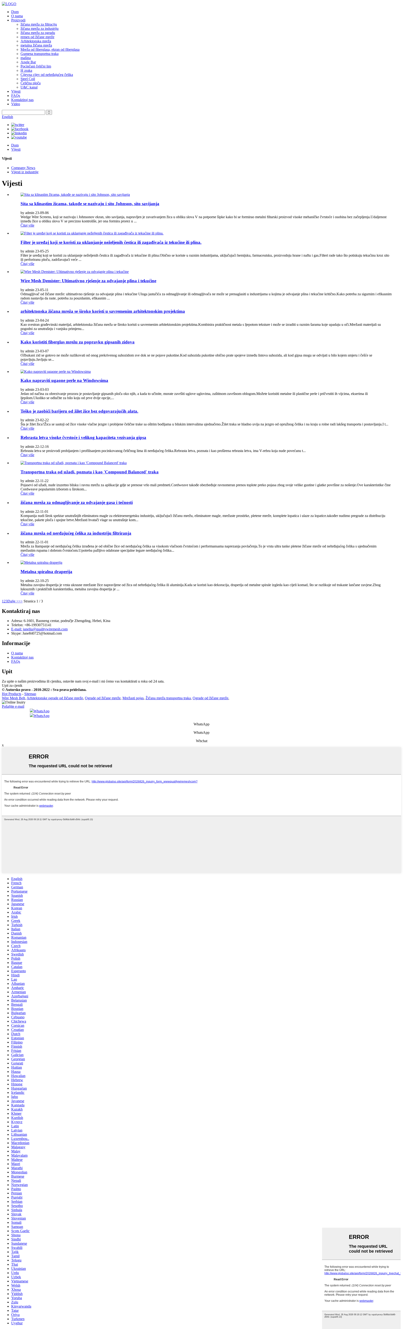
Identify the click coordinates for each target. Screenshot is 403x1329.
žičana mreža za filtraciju (39, 24)
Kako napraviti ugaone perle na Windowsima (64, 380)
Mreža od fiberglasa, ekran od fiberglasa (50, 49)
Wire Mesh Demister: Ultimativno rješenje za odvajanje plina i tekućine (88, 280)
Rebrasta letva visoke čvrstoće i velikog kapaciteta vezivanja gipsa (83, 437)
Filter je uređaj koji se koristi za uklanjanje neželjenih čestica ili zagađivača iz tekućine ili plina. (111, 242)
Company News (23, 168)
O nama (17, 16)
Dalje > (12, 601)
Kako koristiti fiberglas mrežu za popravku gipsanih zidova (78, 342)
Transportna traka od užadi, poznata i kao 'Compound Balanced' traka (90, 471)
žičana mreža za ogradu (38, 33)
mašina (26, 58)
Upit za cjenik (12, 685)
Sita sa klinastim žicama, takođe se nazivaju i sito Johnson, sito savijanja (90, 203)
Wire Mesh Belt (13, 698)
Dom (15, 12)
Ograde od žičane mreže (103, 698)
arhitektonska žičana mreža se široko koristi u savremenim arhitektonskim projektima (103, 311)
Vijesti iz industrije (24, 172)
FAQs (15, 96)
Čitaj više (27, 225)
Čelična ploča (31, 83)
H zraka (26, 70)
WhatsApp (41, 711)
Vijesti (16, 91)
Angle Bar (28, 62)
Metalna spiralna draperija (46, 571)
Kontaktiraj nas (22, 100)
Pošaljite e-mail (13, 706)
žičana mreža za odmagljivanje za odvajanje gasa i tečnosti (77, 502)
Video (15, 104)
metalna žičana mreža (36, 45)
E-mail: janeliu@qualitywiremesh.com (39, 629)
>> (20, 601)
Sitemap (30, 694)
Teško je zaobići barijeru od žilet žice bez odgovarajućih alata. (79, 411)
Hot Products (11, 694)
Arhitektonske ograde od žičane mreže (55, 698)
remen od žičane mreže (37, 37)
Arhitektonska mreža (36, 41)
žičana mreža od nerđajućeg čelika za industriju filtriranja (76, 533)
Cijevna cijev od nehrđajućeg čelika (47, 75)
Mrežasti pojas (133, 698)
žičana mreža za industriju (40, 29)
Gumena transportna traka (40, 54)
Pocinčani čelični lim (36, 66)
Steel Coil (28, 79)
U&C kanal (29, 87)
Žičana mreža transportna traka (168, 698)
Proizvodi (18, 20)
